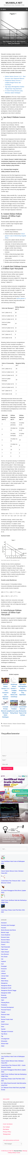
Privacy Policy (7, 1131)
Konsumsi (4, 968)
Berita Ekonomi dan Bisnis (8, 930)
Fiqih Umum (4, 949)
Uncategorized (5, 1038)
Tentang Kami (7, 1134)
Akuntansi (4, 923)
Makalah (3, 978)
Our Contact (6, 1127)
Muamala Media (18, 1150)
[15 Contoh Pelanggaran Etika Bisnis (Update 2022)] (3, 887)
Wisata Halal (4, 1043)
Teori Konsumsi (5, 726)
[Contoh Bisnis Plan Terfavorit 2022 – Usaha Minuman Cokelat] (14, 843)
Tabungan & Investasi (7, 1031)
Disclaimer (6, 1129)
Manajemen (4, 983)
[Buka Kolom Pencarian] (26, 9)
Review (3, 1017)
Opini (2, 1000)
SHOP (3, 1022)
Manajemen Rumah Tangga (8, 990)
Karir (2, 964)
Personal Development (7, 1007)
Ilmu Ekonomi (16, 43)
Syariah (3, 1029)
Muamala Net (14, 3)
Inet (2, 959)
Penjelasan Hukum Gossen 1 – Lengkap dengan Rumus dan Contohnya (13, 82)
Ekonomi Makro (5, 939)
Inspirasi (3, 961)
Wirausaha (4, 1041)
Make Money (4, 980)
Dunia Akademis (5, 935)
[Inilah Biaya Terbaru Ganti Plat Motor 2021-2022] (3, 906)
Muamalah (4, 997)
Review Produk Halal (7, 1019)
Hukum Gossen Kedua (19, 723)
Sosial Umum (5, 1024)
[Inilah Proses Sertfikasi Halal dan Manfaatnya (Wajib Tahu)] (3, 897)
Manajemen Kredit (6, 988)
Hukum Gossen (7, 723)
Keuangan (4, 966)
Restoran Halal (5, 1014)
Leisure (3, 971)
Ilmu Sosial (4, 956)
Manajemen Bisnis (6, 985)
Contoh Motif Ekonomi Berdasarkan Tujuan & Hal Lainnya (22, 711)
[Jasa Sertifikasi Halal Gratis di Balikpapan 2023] (14, 801)
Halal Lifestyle (5, 952)
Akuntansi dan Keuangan (8, 925)
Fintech (3, 944)
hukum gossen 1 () (15, 236)
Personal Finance (6, 1009)
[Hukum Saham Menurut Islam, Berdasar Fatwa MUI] (14, 821)
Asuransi (3, 927)
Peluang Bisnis (5, 1002)
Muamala (3, 995)
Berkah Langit (5, 932)
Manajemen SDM (6, 993)
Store (2, 1026)
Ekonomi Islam (5, 937)
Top (2, 1036)
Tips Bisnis (4, 1034)
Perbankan (4, 1005)
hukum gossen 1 (21, 298)
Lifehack (3, 973)
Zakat (2, 1046)
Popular (3, 1012)
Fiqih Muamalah (5, 947)
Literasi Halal (4, 976)
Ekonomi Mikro (5, 942)
